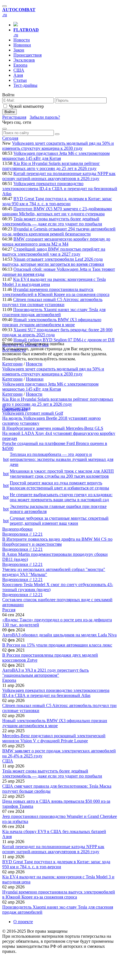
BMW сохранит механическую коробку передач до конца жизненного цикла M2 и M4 (56, 241)
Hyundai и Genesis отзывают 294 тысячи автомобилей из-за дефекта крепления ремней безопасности (59, 231)
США (18, 70)
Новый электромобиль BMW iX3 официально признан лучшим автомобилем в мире (51, 322)
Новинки (22, 45)
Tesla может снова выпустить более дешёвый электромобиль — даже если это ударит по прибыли (52, 221)
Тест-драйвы (25, 85)
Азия (18, 75)
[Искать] (57, 134)
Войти (9, 112)
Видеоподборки (17, 529)
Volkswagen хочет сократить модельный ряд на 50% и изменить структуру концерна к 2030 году (58, 146)
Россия (8, 609)
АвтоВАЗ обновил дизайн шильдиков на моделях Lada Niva (59, 635)
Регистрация (14, 117)
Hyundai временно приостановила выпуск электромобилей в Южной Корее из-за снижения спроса (55, 292)
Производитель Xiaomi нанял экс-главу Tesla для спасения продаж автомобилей (53, 312)
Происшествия (27, 55)
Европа (20, 65)
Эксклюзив (24, 60)
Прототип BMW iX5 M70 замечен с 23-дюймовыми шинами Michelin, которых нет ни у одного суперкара (57, 211)
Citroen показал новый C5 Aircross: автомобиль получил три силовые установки (52, 302)
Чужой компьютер (26, 106)
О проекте (23, 921)
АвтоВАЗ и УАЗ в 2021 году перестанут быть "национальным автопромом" (45, 673)
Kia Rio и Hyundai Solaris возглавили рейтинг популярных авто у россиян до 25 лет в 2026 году (51, 166)
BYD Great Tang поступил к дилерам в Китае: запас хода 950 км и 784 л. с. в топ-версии (57, 201)
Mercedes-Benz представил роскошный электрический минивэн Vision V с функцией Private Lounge (53, 738)
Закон (18, 50)
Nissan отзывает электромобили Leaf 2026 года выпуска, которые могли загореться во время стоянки (53, 262)
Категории (12, 363)
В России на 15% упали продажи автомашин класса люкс (57, 645)
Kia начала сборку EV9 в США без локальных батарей (54, 831)
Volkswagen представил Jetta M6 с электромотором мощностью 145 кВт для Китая (56, 156)
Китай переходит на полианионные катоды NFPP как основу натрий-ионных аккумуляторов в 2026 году (59, 176)
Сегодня (10, 138)
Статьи (20, 80)
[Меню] (4, 6)
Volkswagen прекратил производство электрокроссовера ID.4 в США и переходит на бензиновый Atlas (59, 188)
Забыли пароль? (45, 117)
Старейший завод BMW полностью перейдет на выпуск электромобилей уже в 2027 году (53, 251)
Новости (21, 40)
